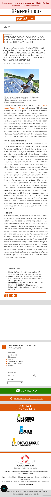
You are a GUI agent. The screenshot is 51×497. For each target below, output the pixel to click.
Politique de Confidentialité (25, 485)
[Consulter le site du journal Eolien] (25, 430)
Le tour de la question (15, 361)
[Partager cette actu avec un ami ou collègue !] (15, 296)
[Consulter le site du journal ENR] (25, 418)
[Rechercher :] (22, 375)
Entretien (11, 366)
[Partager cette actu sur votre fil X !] (5, 296)
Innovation (11, 353)
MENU (7, 27)
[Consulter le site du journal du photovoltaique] (25, 442)
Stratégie (11, 359)
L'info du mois (13, 355)
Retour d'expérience (15, 363)
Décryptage (12, 357)
